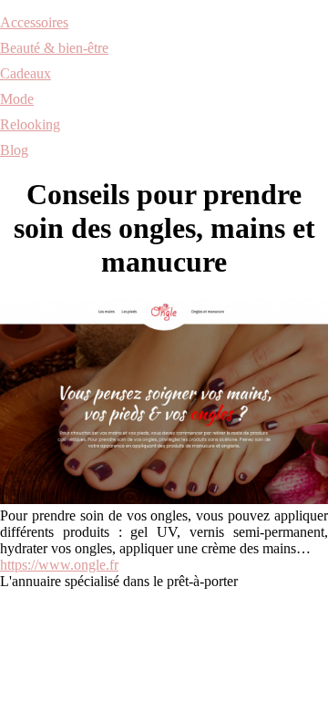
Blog (14, 150)
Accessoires (34, 22)
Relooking (30, 124)
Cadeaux (25, 73)
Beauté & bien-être (54, 48)
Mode (17, 99)
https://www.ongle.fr (59, 564)
